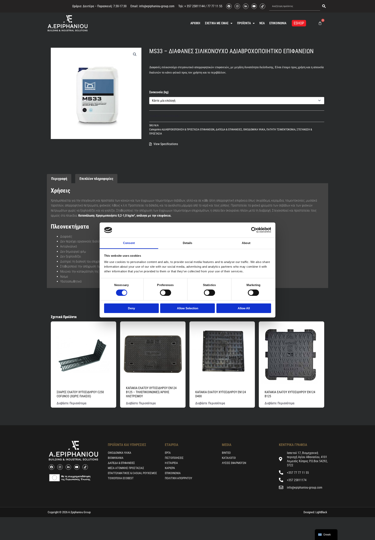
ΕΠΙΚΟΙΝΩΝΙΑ (277, 23)
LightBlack (321, 512)
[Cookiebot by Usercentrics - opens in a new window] (254, 230)
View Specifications (166, 144)
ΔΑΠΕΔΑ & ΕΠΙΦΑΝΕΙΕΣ (229, 129)
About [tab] (246, 243)
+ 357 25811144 (194, 6)
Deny (131, 308)
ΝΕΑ (262, 23)
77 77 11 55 (214, 6)
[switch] (165, 293)
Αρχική (195, 23)
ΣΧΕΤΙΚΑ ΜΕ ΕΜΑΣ (217, 23)
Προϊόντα (244, 23)
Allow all (244, 308)
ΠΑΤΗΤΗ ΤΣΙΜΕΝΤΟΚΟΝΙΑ (281, 129)
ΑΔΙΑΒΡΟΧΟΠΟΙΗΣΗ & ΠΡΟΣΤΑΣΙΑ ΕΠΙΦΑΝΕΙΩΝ (188, 129)
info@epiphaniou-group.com (156, 6)
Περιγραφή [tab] (59, 179)
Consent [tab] (129, 243)
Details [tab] (187, 243)
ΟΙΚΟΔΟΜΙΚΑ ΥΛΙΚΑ (254, 129)
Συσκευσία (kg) (159, 92)
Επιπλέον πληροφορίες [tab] (96, 179)
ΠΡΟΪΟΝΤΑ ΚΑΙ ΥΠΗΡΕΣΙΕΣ (127, 445)
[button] (134, 54)
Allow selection (187, 308)
